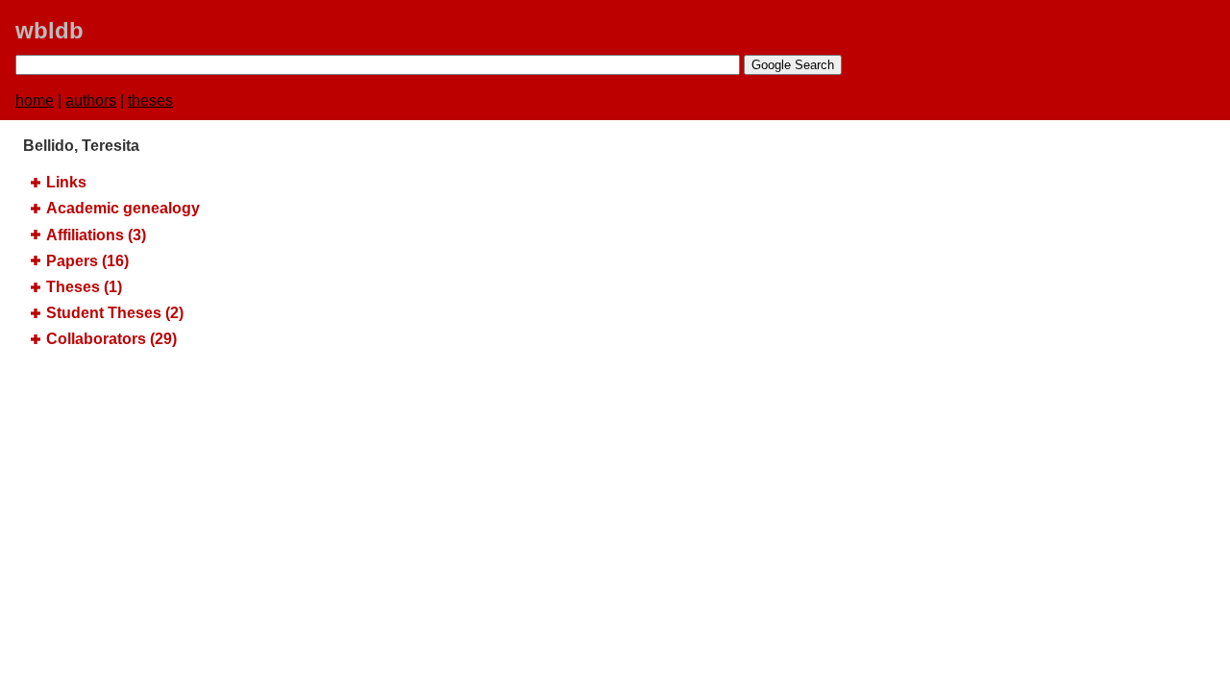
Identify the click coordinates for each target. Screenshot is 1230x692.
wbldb (49, 30)
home (34, 100)
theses (150, 100)
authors (90, 100)
